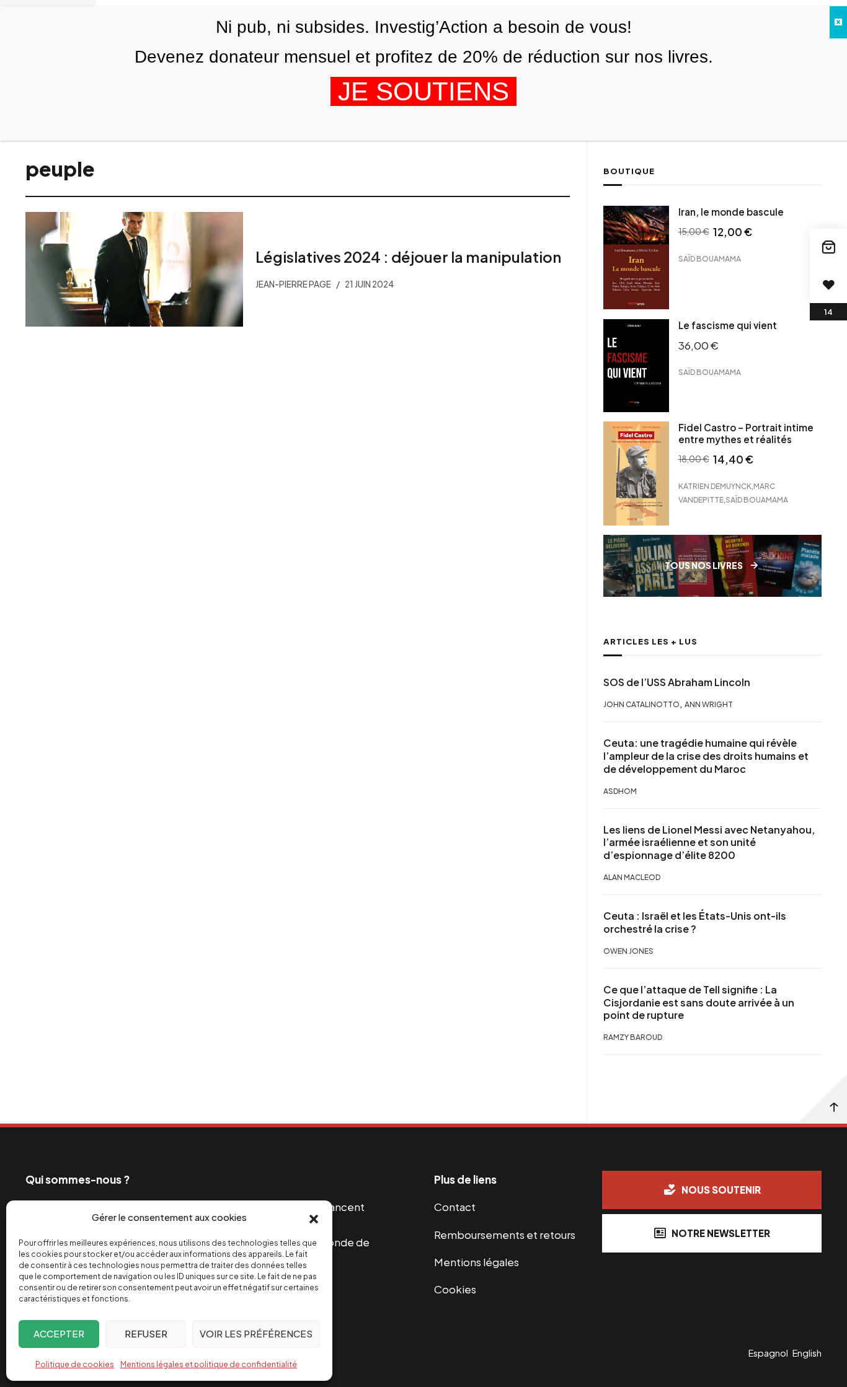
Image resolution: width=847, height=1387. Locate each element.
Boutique (629, 171)
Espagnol (768, 1352)
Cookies (455, 1289)
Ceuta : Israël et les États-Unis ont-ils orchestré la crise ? (694, 922)
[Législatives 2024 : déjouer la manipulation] (134, 269)
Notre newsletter (721, 1233)
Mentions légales (476, 1262)
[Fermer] (838, 22)
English (807, 1352)
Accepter (58, 1333)
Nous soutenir (721, 1189)
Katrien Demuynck (715, 486)
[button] (314, 1218)
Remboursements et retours (504, 1234)
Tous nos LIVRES (704, 565)
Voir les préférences (256, 1333)
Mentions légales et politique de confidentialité (208, 1364)
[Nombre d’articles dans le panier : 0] (828, 247)
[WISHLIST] (828, 284)
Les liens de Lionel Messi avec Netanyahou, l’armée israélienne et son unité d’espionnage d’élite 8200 (709, 843)
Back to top (822, 1099)
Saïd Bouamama (709, 258)
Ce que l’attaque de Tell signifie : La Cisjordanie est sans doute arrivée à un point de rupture (698, 1003)
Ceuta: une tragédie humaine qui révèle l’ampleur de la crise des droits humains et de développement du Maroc (706, 756)
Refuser (146, 1333)
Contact (455, 1206)
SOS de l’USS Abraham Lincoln (676, 682)
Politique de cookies (74, 1364)
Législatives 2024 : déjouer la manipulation (408, 256)
